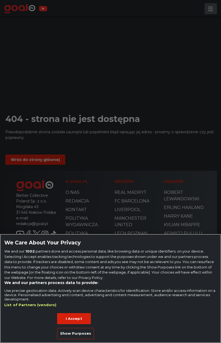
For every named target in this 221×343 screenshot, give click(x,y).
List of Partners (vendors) (30, 305)
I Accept (74, 318)
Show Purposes (75, 333)
